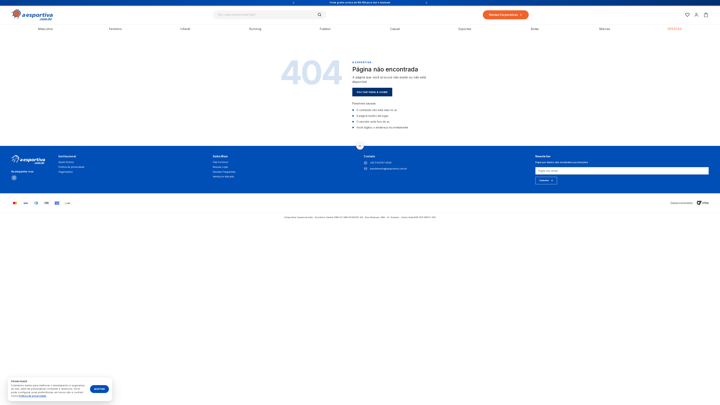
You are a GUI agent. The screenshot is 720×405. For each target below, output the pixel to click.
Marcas (604, 29)
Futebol (325, 29)
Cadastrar (544, 180)
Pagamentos (65, 172)
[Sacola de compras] (706, 15)
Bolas (535, 29)
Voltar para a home (372, 92)
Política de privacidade (71, 167)
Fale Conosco (221, 162)
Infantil (185, 29)
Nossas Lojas (220, 167)
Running (255, 29)
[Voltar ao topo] (360, 146)
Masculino (45, 29)
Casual (395, 29)
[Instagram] (14, 178)
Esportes (464, 29)
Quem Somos (66, 162)
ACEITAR (99, 388)
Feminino (115, 29)
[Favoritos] (687, 15)
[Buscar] (319, 15)
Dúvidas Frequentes (224, 172)
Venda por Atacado (223, 176)
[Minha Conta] (696, 15)
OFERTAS (674, 29)
